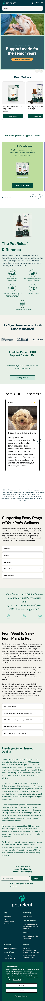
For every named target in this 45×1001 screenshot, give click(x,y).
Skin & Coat (8, 569)
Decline (21, 991)
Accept (21, 985)
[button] (2, 197)
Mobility (6, 555)
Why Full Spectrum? (10, 706)
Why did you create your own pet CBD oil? (18, 720)
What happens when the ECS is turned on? (18, 713)
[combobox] (22, 8)
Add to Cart (13, 116)
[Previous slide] (33, 197)
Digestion (7, 562)
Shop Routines (22, 186)
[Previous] (37, 70)
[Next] (41, 70)
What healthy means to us (12, 727)
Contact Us (26, 948)
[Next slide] (40, 197)
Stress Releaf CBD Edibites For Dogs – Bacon (12, 108)
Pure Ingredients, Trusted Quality (15, 733)
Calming (7, 548)
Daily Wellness (9, 575)
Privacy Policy (17, 980)
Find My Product (22, 377)
